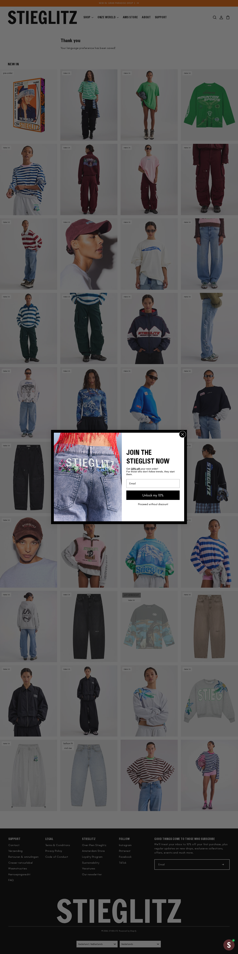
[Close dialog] (182, 434)
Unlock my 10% (153, 495)
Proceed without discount (153, 504)
